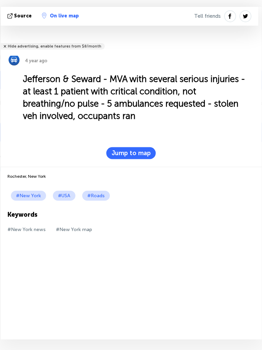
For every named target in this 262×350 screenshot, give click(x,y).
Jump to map (131, 153)
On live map (64, 16)
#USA (64, 196)
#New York (28, 196)
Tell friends (207, 16)
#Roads (96, 196)
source (23, 16)
